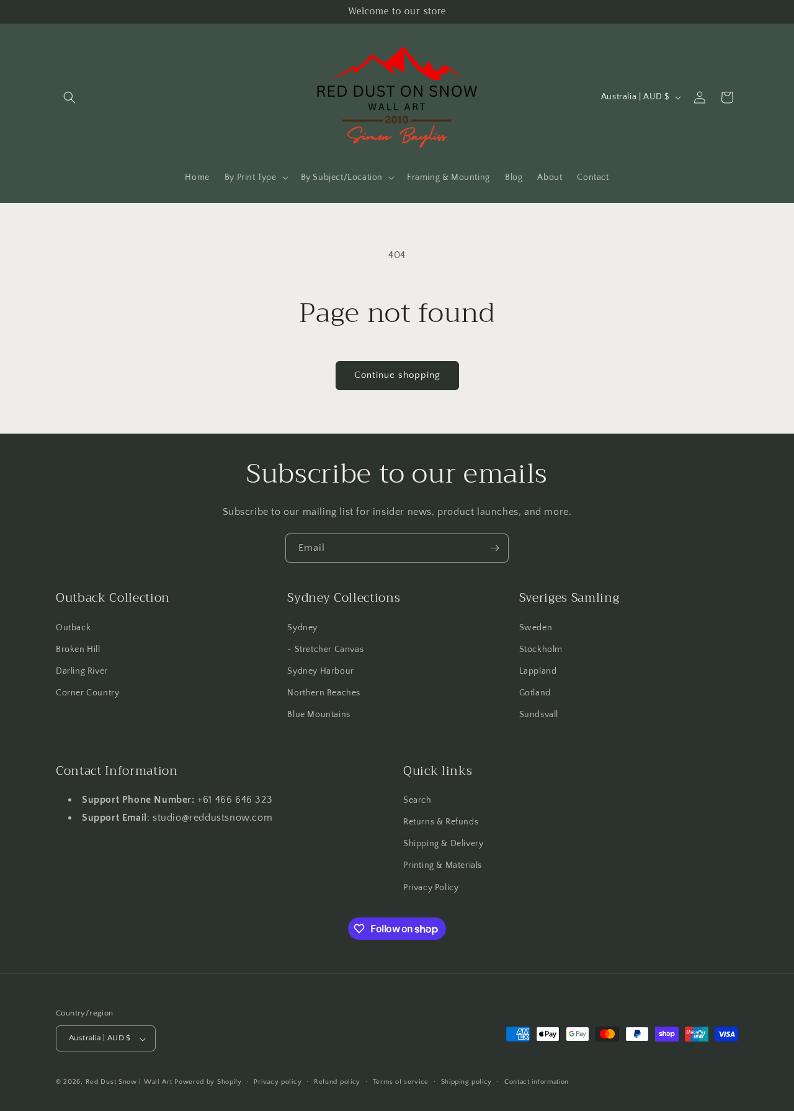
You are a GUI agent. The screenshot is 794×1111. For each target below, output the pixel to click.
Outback (73, 627)
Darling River (82, 671)
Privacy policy (277, 1082)
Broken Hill (78, 649)
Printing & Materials (442, 866)
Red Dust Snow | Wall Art (129, 1082)
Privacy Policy (430, 888)
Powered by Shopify (208, 1082)
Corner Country (87, 693)
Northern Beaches (323, 693)
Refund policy (337, 1082)
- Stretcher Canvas (325, 649)
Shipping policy (467, 1082)
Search (417, 800)
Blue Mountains (318, 715)
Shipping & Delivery (443, 844)
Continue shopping (397, 375)
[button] (69, 97)
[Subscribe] (494, 548)
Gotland (535, 693)
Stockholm (541, 649)
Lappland (538, 671)
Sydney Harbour (320, 671)
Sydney (302, 627)
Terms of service (401, 1082)
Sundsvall (538, 715)
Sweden (536, 627)
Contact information (536, 1082)
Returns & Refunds (440, 822)
